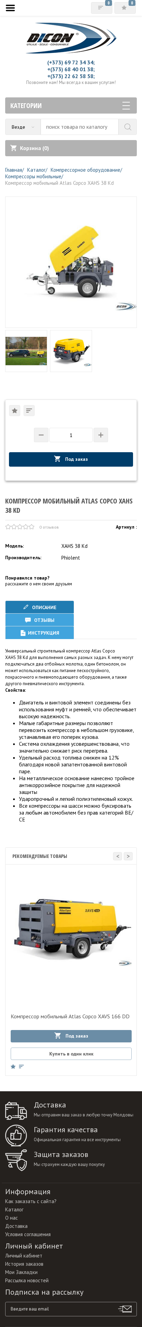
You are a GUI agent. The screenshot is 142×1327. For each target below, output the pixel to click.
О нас (11, 1217)
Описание (44, 607)
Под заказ (76, 459)
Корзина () (34, 148)
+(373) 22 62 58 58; (71, 76)
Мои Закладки (21, 1272)
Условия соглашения (28, 1234)
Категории (26, 105)
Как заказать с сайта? (31, 1201)
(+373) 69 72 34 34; (71, 62)
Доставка (16, 1226)
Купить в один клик (71, 1054)
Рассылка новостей (27, 1280)
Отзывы (43, 620)
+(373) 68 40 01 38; (71, 69)
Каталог (14, 1209)
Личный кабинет (23, 1255)
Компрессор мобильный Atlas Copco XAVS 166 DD (70, 1016)
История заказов (24, 1264)
